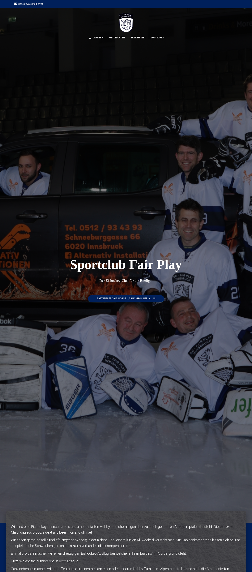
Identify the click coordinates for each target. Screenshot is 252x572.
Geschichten (117, 37)
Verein (97, 37)
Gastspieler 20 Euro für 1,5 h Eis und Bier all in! (126, 298)
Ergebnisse (138, 37)
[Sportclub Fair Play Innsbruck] (126, 23)
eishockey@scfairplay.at (30, 4)
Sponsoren (157, 37)
